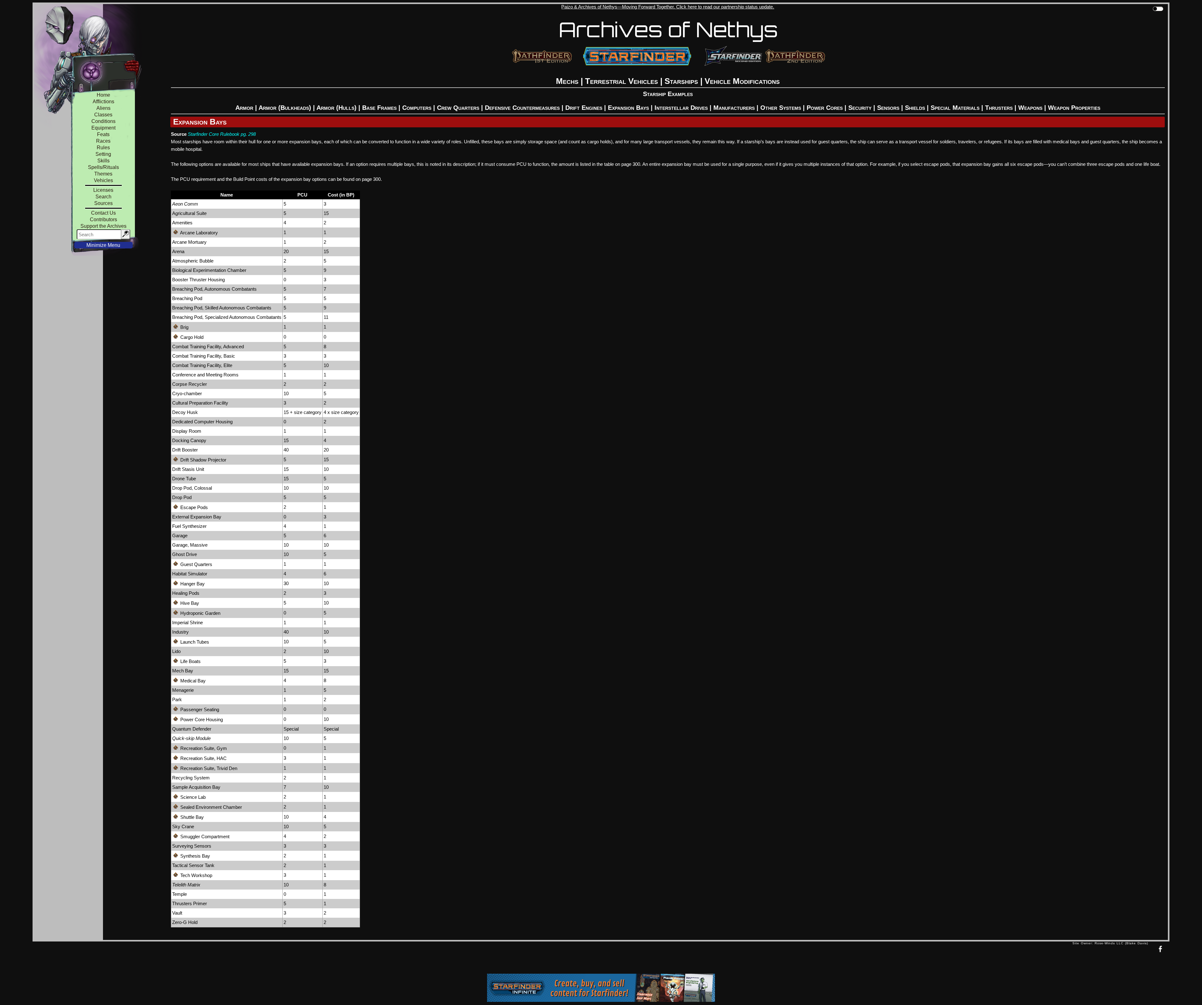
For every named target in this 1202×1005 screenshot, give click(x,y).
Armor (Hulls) (336, 107)
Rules (103, 147)
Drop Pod (182, 497)
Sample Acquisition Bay (196, 787)
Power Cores (825, 107)
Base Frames (379, 107)
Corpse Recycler (189, 384)
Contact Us (103, 213)
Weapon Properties (1074, 107)
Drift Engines (583, 107)
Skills (103, 160)
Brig (183, 327)
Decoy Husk (185, 412)
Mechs (567, 81)
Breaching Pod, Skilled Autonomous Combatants (221, 307)
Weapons (1030, 107)
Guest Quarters (195, 564)
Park (177, 699)
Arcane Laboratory (198, 232)
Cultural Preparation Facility (200, 403)
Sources (103, 203)
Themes (103, 173)
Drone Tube (184, 478)
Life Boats (190, 661)
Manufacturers (734, 107)
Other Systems (780, 107)
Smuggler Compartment (204, 836)
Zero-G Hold (185, 922)
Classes (103, 114)
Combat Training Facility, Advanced (208, 346)
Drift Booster (185, 449)
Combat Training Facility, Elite (202, 365)
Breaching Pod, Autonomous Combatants (214, 289)
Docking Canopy (189, 440)
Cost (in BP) (341, 194)
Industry (180, 632)
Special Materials (955, 107)
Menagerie (183, 690)
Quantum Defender (191, 729)
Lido (176, 651)
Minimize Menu (103, 245)
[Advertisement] (552, 959)
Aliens (103, 108)
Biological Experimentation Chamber (209, 270)
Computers (416, 107)
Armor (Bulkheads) (285, 107)
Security (859, 107)
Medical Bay (192, 680)
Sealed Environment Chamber (210, 807)
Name (226, 194)
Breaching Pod (187, 298)
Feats (103, 134)
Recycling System (191, 777)
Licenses (103, 190)
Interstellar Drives (681, 107)
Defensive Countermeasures (522, 107)
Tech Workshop (195, 875)
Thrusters (999, 107)
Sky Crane (183, 826)
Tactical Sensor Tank (193, 865)
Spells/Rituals (103, 167)
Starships (681, 81)
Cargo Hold (191, 337)
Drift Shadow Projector (202, 459)
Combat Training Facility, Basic (203, 356)
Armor (244, 107)
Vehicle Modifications (742, 81)
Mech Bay (182, 670)
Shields (915, 107)
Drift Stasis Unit (188, 469)
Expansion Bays (628, 107)
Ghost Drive (184, 554)
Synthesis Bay (194, 856)
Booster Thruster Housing (198, 279)
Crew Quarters (458, 107)
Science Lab (192, 797)
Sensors (888, 107)
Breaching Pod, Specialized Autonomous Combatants (226, 317)
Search (103, 196)
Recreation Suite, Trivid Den (208, 768)
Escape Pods (193, 507)
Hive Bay (189, 603)
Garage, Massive (190, 545)
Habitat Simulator (189, 573)
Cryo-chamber (187, 393)
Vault (177, 913)
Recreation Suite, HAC (203, 758)
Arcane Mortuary (189, 242)
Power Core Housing (201, 719)
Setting (103, 154)
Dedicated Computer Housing (202, 421)
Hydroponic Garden (199, 613)
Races (103, 141)
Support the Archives (103, 226)
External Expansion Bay (196, 516)
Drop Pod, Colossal (192, 488)
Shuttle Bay (191, 817)
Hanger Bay (192, 583)
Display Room (186, 431)
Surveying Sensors (191, 846)
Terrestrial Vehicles (621, 81)
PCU (302, 194)
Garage (179, 535)
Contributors (103, 219)
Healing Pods (185, 593)
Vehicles (103, 180)
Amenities (182, 222)
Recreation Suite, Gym (203, 748)
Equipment (103, 127)
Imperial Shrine (187, 622)
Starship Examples (668, 93)
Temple (179, 894)
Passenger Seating (199, 709)
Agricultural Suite (189, 213)
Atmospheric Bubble (192, 260)
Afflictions (103, 101)
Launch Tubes (194, 642)
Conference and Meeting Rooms (205, 374)
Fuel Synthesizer (189, 526)
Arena (178, 251)
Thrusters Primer (189, 903)
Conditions (103, 121)
